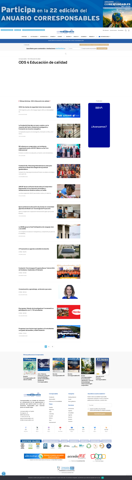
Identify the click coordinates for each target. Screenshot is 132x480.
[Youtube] (60, 429)
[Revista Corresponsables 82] (74, 365)
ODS (57, 176)
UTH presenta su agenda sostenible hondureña (34, 249)
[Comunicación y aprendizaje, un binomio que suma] (68, 292)
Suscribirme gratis (99, 414)
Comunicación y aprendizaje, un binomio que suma (35, 289)
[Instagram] (48, 429)
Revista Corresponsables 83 (58, 374)
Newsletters (121, 30)
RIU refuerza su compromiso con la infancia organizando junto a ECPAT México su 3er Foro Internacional (34, 148)
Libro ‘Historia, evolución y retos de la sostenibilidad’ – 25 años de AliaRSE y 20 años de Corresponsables (43, 378)
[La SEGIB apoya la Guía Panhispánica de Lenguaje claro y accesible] (68, 231)
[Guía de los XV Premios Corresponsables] (102, 366)
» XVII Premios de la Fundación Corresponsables (33, 30)
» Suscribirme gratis (101, 48)
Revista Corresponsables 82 (74, 374)
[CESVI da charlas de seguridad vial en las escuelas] (68, 111)
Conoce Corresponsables (7, 30)
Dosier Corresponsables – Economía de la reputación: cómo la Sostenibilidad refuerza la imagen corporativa (87, 380)
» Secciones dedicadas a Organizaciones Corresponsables (94, 45)
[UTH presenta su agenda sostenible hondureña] (68, 252)
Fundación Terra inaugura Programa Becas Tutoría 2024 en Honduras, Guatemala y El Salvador (37, 269)
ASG (57, 136)
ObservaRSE (18, 30)
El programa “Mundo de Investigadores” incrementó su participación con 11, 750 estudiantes (36, 309)
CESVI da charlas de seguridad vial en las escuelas (35, 107)
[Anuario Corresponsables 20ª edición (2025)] (29, 366)
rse (57, 116)
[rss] (106, 429)
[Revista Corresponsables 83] (59, 365)
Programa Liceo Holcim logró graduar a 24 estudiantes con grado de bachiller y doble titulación (36, 329)
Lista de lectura (113, 30)
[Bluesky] (94, 429)
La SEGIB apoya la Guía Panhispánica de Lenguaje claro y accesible (36, 228)
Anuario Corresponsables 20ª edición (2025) (29, 378)
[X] (37, 429)
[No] (130, 477)
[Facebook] (25, 429)
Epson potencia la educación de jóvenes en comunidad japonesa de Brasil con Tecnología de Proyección (36, 207)
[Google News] (71, 429)
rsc (57, 237)
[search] (126, 30)
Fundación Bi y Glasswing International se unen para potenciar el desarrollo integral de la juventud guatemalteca (35, 167)
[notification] (129, 30)
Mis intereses (106, 30)
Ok (102, 477)
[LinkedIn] (83, 429)
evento (58, 156)
